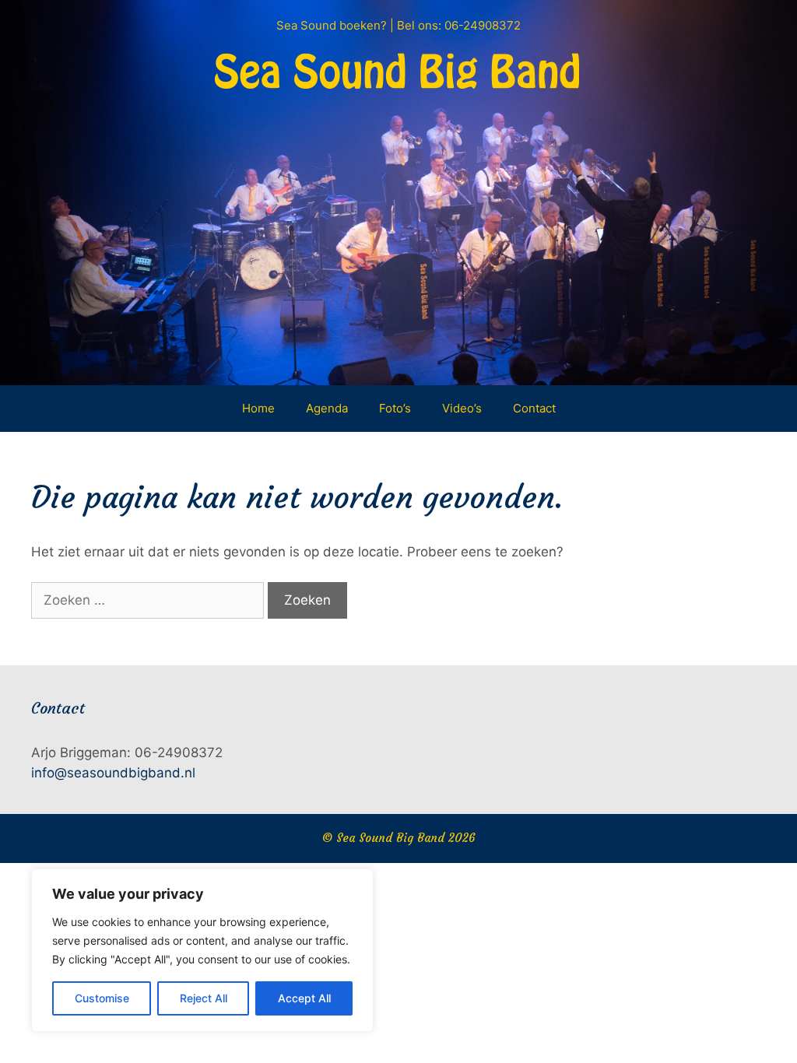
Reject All (203, 998)
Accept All (304, 998)
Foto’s (395, 408)
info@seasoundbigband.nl (113, 773)
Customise (102, 998)
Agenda (327, 408)
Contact (534, 408)
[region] (202, 950)
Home (258, 408)
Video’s (462, 408)
